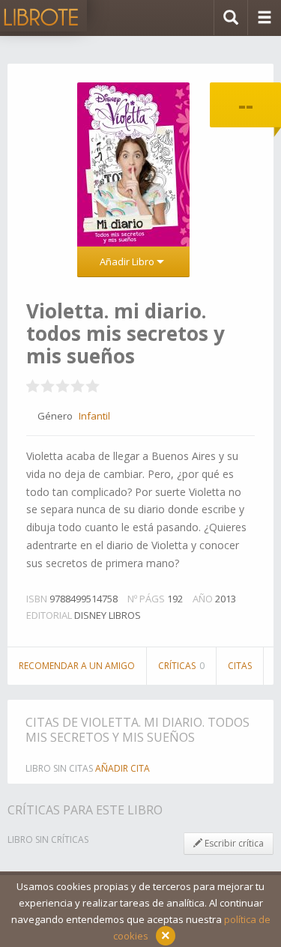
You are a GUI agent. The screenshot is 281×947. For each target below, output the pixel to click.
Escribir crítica (233, 843)
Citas (240, 665)
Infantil (94, 416)
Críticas (181, 665)
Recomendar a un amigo (77, 665)
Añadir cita (122, 768)
